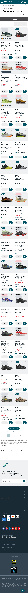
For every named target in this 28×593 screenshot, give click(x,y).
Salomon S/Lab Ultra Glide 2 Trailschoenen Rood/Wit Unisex (20, 345)
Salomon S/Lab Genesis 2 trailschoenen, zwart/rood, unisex (21, 45)
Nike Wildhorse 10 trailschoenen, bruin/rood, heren (19, 410)
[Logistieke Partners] (14, 537)
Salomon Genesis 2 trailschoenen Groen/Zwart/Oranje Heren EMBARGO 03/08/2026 (6, 345)
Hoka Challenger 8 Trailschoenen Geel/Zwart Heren (19, 112)
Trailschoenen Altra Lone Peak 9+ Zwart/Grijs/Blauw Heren (20, 278)
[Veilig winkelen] (14, 518)
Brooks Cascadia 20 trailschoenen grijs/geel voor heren (20, 146)
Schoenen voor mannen (7, 8)
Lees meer (3, 452)
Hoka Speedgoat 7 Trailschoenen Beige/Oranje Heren (6, 79)
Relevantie (17, 24)
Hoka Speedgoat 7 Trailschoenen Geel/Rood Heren (5, 112)
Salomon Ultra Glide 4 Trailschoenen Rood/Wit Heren (21, 79)
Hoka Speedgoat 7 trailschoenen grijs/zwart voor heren (20, 178)
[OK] (24, 481)
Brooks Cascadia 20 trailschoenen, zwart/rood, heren (6, 210)
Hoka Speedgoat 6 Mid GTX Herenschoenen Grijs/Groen (6, 410)
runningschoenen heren (6, 14)
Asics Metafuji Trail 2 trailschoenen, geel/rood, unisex (6, 244)
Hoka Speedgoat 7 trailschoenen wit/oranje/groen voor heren (6, 146)
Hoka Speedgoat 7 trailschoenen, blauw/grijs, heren (5, 277)
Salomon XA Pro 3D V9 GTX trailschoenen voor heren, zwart (20, 311)
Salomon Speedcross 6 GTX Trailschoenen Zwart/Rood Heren (20, 244)
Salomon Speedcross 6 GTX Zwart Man (6, 377)
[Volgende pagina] (23, 435)
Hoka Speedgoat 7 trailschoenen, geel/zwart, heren (5, 178)
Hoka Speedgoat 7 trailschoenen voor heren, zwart (19, 378)
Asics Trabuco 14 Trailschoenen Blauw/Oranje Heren (6, 311)
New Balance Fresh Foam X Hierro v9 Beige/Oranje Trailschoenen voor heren (19, 210)
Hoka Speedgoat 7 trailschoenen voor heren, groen (5, 45)
